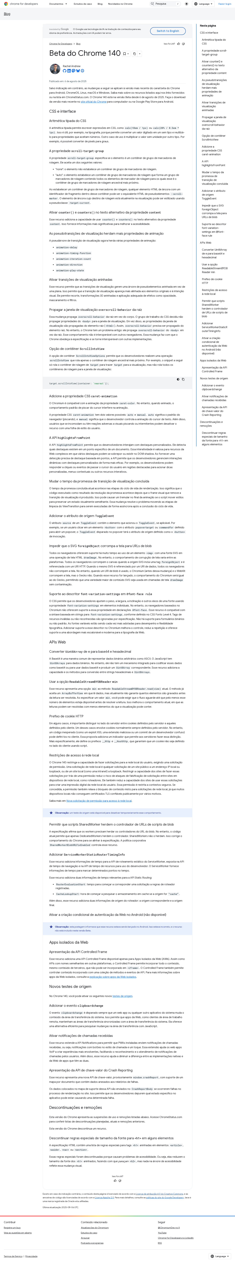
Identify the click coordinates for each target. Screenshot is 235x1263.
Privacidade (31, 1256)
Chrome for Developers (60, 43)
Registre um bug (12, 1227)
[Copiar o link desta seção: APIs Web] (69, 642)
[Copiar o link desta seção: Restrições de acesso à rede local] (102, 756)
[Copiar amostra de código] (183, 379)
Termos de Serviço (13, 1256)
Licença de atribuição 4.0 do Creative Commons (159, 1194)
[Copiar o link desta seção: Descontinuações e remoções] (105, 1108)
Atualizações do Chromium (95, 1227)
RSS (160, 1243)
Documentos (56, 3)
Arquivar (85, 1237)
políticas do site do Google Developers (165, 1197)
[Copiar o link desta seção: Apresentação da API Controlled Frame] (110, 952)
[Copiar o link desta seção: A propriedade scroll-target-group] (107, 151)
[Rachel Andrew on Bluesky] (78, 71)
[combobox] (165, 4)
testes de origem (122, 996)
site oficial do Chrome (93, 101)
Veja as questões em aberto (18, 1232)
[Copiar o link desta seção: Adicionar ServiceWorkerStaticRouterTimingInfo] (128, 855)
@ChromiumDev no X (169, 1227)
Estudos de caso (83, 3)
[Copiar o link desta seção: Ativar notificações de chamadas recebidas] (116, 1036)
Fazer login (225, 3)
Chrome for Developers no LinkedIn (176, 1237)
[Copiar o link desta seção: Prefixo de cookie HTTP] (86, 716)
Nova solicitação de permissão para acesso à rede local (99, 801)
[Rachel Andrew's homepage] (82, 71)
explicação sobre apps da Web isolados (112, 977)
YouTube (162, 1232)
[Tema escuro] (178, 379)
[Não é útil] (183, 43)
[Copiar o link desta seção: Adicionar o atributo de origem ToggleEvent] (117, 516)
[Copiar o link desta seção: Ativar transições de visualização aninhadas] (115, 280)
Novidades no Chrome (120, 3)
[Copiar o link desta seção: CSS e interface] (79, 112)
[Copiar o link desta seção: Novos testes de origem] (94, 987)
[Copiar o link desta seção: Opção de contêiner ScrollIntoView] (107, 349)
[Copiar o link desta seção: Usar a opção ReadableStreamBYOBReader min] (121, 682)
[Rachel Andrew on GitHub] (64, 71)
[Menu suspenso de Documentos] (67, 4)
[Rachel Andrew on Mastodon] (73, 71)
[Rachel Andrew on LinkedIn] (69, 71)
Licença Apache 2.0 (104, 1197)
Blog (100, 3)
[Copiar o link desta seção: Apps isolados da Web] (91, 943)
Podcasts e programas (92, 1243)
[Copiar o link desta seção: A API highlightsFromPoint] (93, 438)
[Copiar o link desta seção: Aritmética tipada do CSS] (89, 121)
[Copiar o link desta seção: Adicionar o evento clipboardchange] (106, 1006)
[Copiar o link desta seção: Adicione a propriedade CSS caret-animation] (120, 396)
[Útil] (178, 43)
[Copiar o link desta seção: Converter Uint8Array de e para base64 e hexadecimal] (134, 652)
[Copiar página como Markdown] (135, 53)
